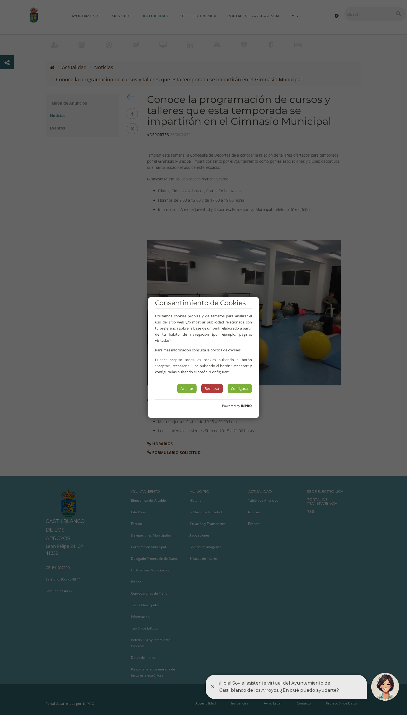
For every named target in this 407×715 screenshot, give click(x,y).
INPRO (246, 405)
